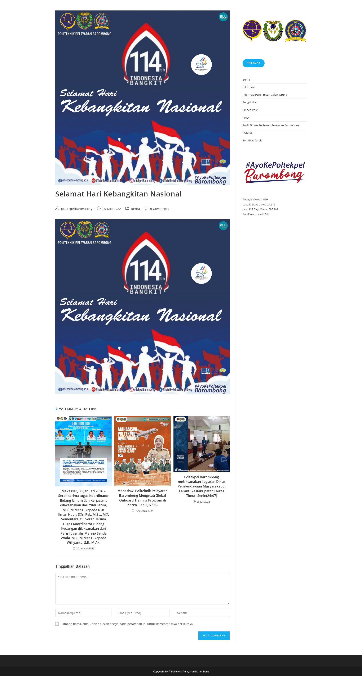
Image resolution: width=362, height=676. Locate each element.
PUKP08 (247, 133)
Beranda (253, 63)
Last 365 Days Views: (256, 209)
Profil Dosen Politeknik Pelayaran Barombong (271, 125)
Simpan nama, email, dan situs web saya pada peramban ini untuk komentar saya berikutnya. (128, 624)
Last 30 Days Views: (255, 204)
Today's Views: (252, 199)
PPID (246, 117)
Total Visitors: (251, 214)
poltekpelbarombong (77, 209)
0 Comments (159, 209)
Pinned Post (250, 110)
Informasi (249, 87)
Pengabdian (250, 102)
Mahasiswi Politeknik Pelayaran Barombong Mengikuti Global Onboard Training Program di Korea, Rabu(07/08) (143, 498)
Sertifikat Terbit (252, 140)
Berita (135, 209)
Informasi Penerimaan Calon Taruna (265, 94)
